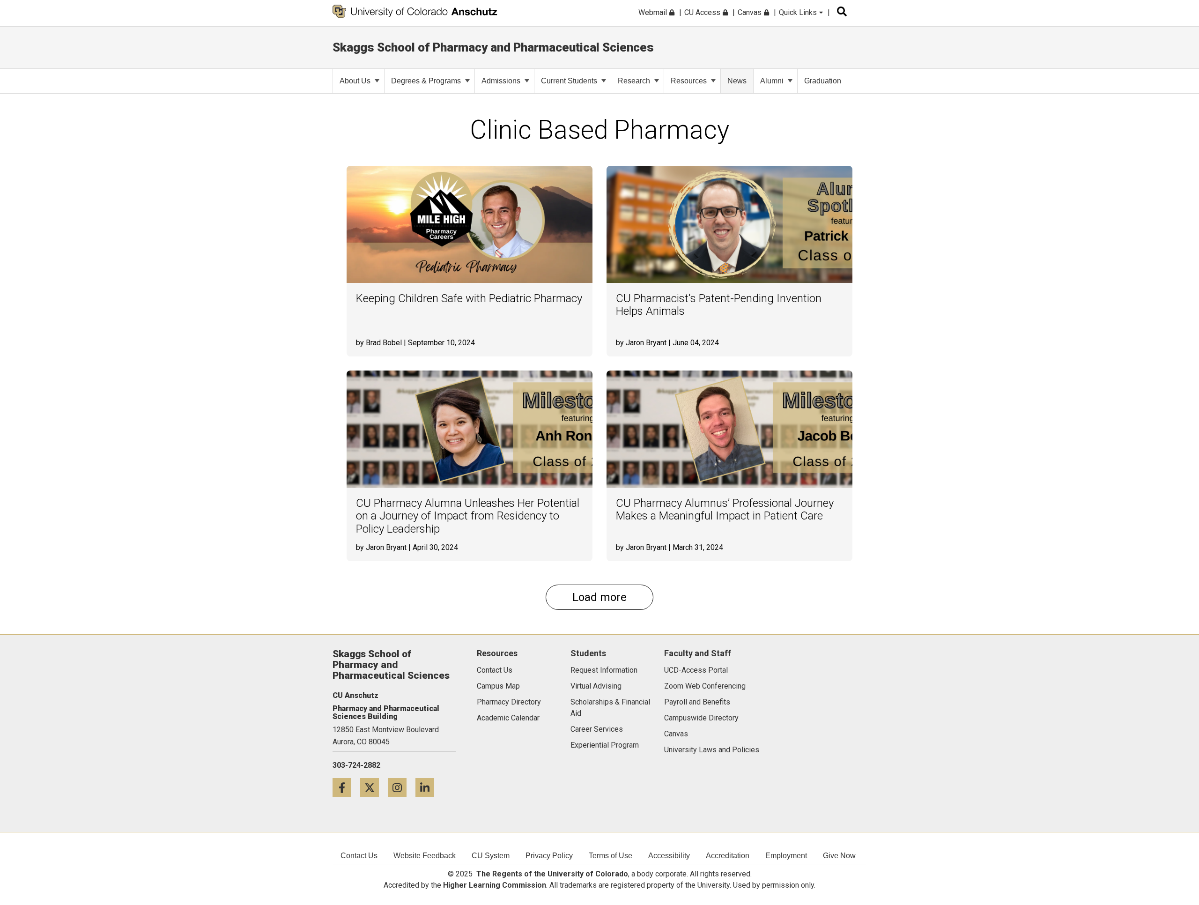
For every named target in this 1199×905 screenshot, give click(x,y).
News (737, 81)
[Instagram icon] (401, 787)
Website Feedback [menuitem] (424, 856)
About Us (355, 81)
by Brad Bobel (379, 342)
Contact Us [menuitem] (358, 856)
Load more (599, 597)
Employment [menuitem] (786, 856)
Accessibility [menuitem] (669, 856)
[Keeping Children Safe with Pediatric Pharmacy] (469, 224)
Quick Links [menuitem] (799, 12)
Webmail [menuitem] (653, 12)
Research (634, 81)
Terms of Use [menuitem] (610, 856)
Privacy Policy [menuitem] (549, 856)
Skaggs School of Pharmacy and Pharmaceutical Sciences (493, 47)
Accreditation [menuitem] (727, 856)
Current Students (569, 81)
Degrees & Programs (426, 81)
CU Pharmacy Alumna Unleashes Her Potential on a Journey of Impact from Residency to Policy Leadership (467, 516)
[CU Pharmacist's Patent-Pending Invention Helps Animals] (729, 224)
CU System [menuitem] (491, 856)
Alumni (772, 81)
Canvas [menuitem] (750, 12)
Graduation (822, 81)
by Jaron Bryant (641, 342)
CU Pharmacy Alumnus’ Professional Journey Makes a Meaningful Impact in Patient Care (725, 510)
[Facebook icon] (346, 787)
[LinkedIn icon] (428, 787)
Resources (689, 81)
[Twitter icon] (374, 787)
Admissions (500, 81)
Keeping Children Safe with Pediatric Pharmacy (469, 298)
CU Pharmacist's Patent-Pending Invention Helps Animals (719, 305)
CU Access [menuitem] (703, 12)
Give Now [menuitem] (839, 856)
